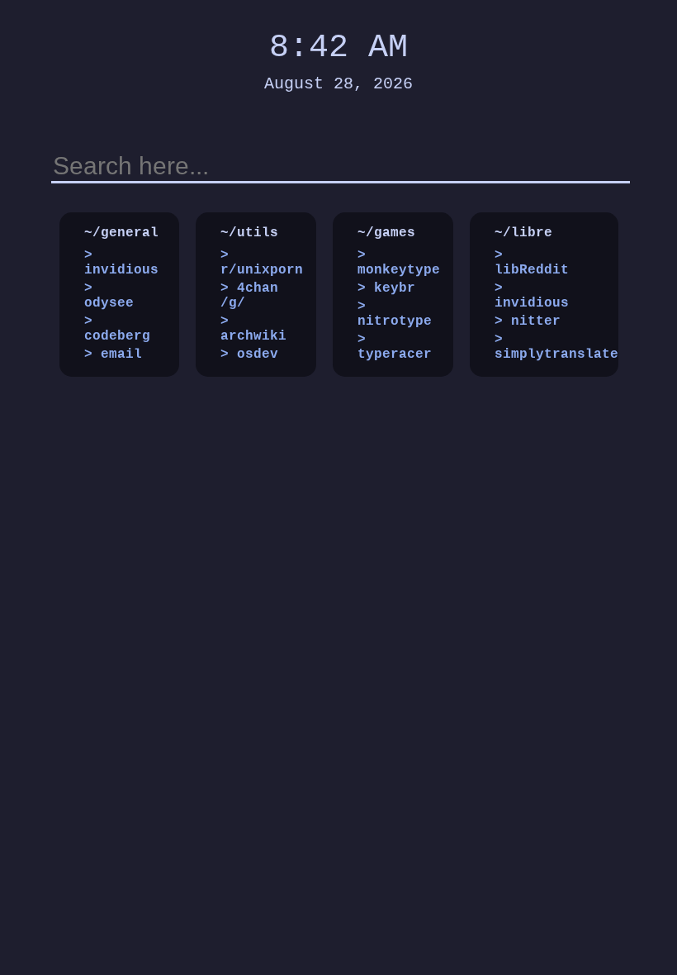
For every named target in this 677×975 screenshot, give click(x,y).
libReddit (532, 270)
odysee (109, 303)
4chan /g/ (249, 296)
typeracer (394, 354)
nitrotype (394, 321)
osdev (257, 354)
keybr (394, 288)
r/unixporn (261, 270)
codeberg (117, 336)
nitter (536, 321)
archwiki (253, 336)
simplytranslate (556, 354)
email (121, 354)
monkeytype (398, 270)
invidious (121, 270)
